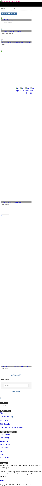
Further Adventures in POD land (11, 202)
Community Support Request (13, 427)
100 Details (5, 424)
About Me (4, 413)
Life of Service (6, 416)
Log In (2, 480)
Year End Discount (7, 20)
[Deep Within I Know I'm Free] (10, 1)
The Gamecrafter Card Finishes (11, 31)
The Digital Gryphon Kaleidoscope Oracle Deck (16, 42)
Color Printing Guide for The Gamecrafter (14, 366)
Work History (6, 420)
